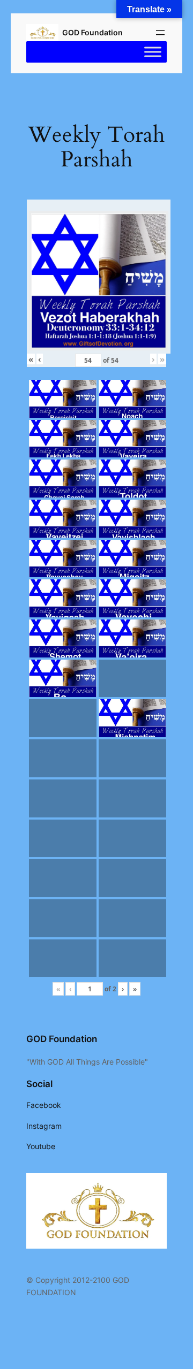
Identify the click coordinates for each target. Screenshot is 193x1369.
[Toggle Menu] (152, 51)
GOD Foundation (92, 32)
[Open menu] (160, 32)
